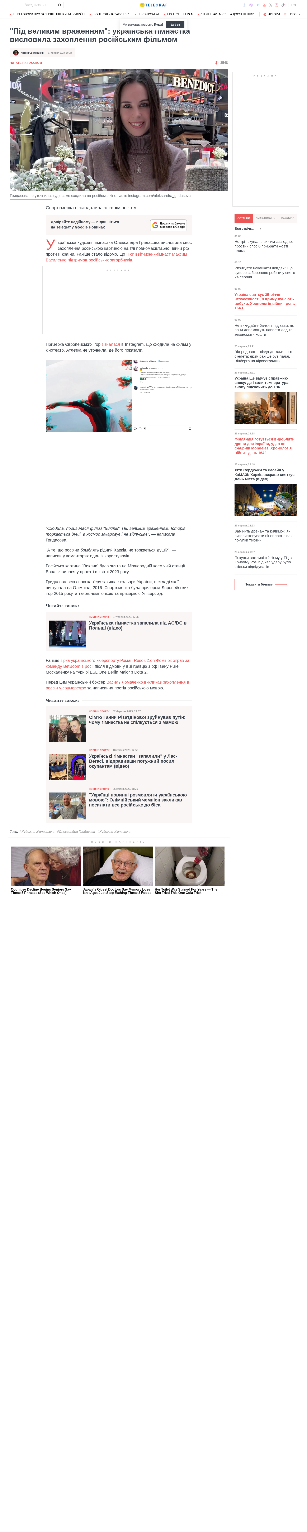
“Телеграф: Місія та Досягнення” (227, 14)
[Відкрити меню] (12, 5)
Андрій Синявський (32, 53)
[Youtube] (264, 5)
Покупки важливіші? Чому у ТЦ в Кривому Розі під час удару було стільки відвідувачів (263, 562)
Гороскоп (297, 14)
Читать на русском (26, 62)
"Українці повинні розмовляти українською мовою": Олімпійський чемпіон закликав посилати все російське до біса (138, 800)
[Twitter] (271, 5)
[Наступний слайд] (300, 14)
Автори (274, 14)
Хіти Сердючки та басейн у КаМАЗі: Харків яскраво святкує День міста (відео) (264, 474)
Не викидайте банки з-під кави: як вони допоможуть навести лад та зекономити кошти (264, 329)
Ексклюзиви (149, 14)
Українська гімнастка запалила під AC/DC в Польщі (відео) (138, 626)
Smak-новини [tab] (265, 218)
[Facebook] (244, 5)
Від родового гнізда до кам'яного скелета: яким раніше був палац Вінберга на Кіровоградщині (263, 356)
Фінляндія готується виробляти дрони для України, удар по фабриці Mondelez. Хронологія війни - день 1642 (264, 446)
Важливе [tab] (287, 218)
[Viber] (251, 5)
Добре (175, 24)
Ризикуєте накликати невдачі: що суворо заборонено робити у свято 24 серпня (265, 272)
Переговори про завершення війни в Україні (49, 14)
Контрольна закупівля (112, 14)
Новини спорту (99, 617)
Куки (158, 24)
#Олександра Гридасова (76, 831)
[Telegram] (258, 5)
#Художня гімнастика (37, 831)
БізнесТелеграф (180, 14)
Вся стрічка (244, 228)
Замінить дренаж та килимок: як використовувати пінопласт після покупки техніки (264, 535)
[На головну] (153, 5)
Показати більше (259, 584)
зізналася (111, 344)
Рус (294, 5)
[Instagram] (277, 5)
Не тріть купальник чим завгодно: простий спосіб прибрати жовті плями (264, 246)
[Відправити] (59, 5)
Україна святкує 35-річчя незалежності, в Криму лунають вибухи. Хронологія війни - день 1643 (265, 301)
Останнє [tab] (243, 218)
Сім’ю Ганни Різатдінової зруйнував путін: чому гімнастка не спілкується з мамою (137, 720)
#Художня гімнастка (114, 831)
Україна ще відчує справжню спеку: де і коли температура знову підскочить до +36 (261, 382)
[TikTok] (283, 5)
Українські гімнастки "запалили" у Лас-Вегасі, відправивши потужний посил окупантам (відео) (133, 761)
